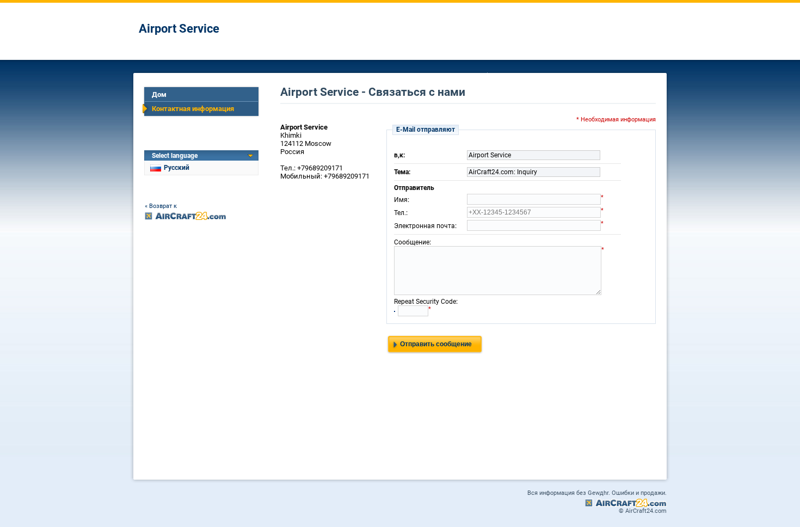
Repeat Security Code (425, 301)
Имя (401, 200)
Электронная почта (424, 226)
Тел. (400, 213)
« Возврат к (161, 206)
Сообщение (411, 242)
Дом (159, 94)
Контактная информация (193, 109)
